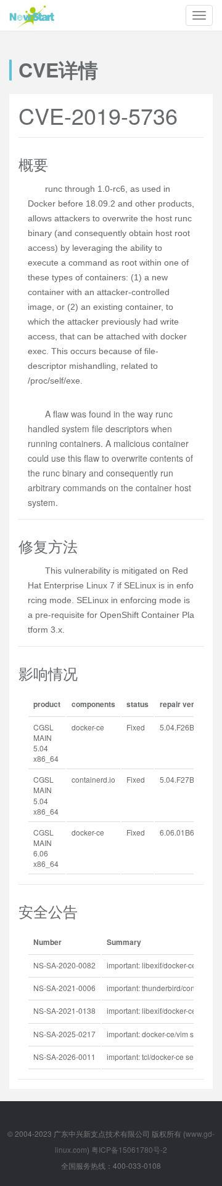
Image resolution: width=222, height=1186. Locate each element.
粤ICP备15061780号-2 (129, 1149)
